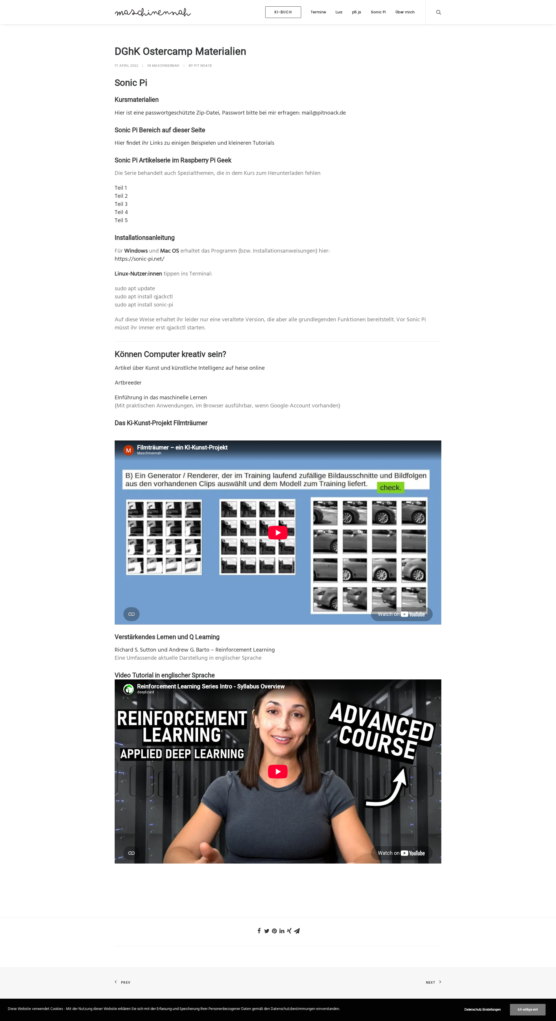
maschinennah (166, 66)
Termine (318, 12)
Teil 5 (121, 220)
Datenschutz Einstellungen (482, 1010)
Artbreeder (128, 383)
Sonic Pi (378, 12)
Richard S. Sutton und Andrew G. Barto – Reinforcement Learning (195, 650)
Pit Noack (203, 66)
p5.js (356, 12)
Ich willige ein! (528, 1010)
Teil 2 (121, 196)
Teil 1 (121, 188)
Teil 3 (121, 204)
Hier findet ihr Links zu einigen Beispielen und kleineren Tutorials (194, 143)
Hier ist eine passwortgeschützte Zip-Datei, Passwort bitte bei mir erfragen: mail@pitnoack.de (230, 113)
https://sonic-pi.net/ (139, 259)
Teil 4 (121, 212)
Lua (339, 12)
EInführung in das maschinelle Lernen (161, 397)
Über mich (405, 12)
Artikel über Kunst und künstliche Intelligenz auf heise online (190, 368)
